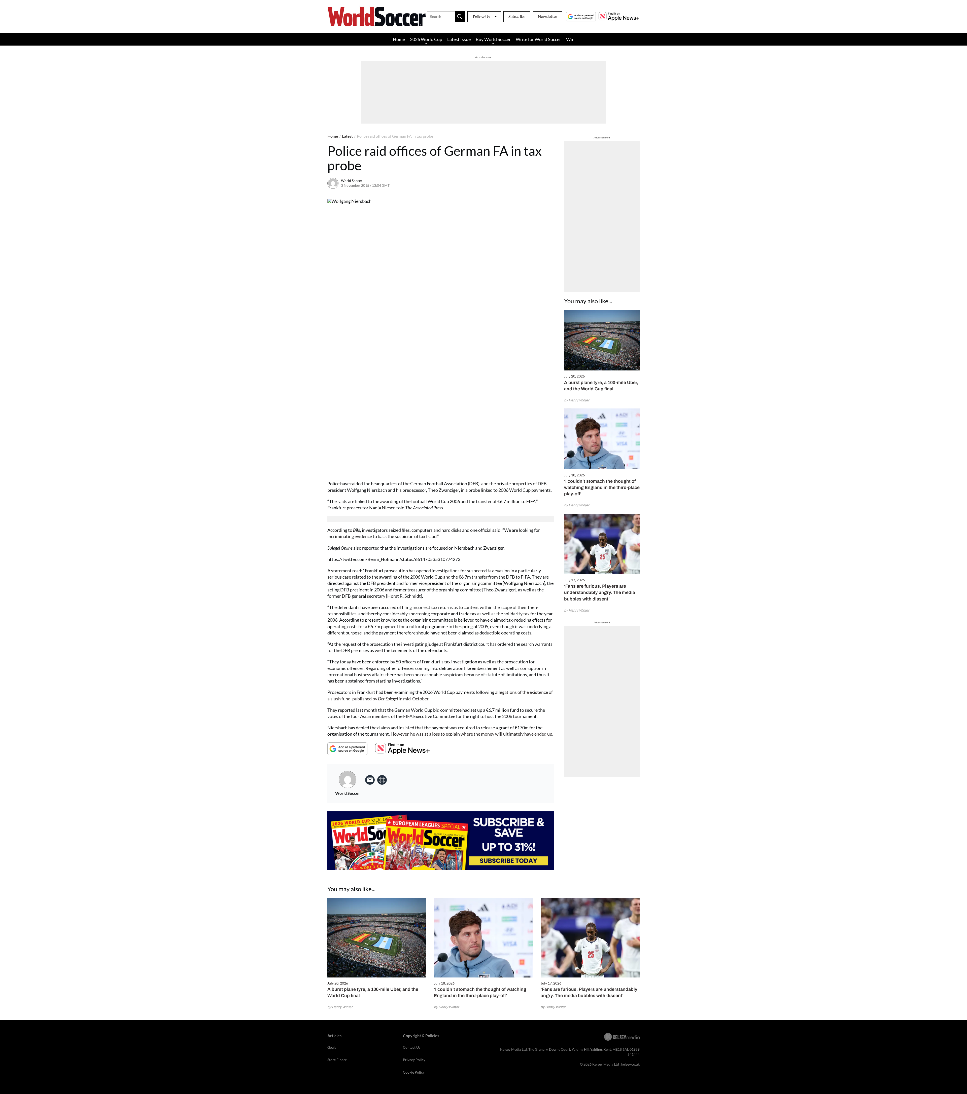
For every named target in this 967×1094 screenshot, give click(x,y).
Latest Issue (459, 39)
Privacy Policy (414, 1060)
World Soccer (351, 180)
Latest (347, 136)
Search (460, 16)
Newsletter (547, 16)
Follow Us (481, 16)
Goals (331, 1047)
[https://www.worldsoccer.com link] (382, 780)
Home (399, 39)
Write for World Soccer (538, 39)
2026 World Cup (426, 39)
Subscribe (516, 16)
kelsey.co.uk (630, 1064)
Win (570, 39)
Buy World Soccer (493, 39)
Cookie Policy (414, 1072)
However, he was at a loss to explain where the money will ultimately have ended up (471, 734)
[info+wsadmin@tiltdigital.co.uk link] (370, 780)
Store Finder (337, 1060)
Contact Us (411, 1047)
